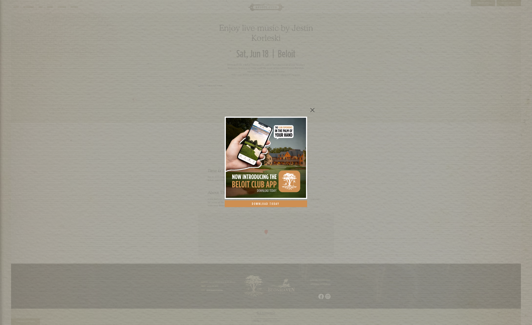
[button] (312, 110)
